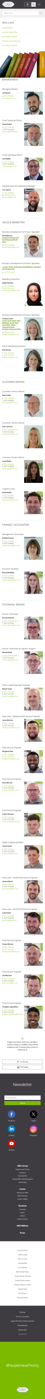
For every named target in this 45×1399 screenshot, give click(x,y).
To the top (24, 1062)
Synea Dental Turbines (22, 1276)
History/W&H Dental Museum (22, 1179)
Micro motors (22, 1259)
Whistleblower (22, 1325)
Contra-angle (22, 1255)
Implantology (22, 1289)
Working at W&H (22, 1193)
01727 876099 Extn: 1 (11, 430)
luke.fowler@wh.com (9, 920)
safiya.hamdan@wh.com (11, 290)
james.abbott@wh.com (10, 889)
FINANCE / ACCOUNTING (11, 41)
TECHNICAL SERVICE (9, 45)
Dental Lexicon (22, 1219)
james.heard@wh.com (10, 853)
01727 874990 (9, 96)
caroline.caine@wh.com (10, 334)
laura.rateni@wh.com (9, 469)
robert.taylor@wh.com (10, 696)
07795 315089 (9, 245)
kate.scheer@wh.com (9, 357)
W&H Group (22, 1166)
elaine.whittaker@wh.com (11, 580)
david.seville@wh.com (10, 500)
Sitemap (22, 1312)
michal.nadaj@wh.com (10, 660)
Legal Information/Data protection (22, 1321)
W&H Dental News (22, 1272)
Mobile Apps (22, 1330)
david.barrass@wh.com (10, 247)
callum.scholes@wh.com (11, 821)
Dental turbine (22, 1250)
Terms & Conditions (22, 1317)
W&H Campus (22, 1196)
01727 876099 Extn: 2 (11, 621)
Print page (24, 1067)
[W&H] (8, 4)
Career (22, 1189)
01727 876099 (9, 127)
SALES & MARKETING (9, 32)
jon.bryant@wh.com (9, 98)
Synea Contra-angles (22, 1280)
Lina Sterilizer (22, 1267)
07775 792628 (9, 272)
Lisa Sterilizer (22, 1263)
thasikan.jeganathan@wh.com (12, 1014)
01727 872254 (9, 288)
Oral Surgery (22, 1293)
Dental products (22, 1298)
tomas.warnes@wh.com (10, 951)
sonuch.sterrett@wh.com (11, 625)
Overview (22, 1209)
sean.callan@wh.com (9, 403)
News (22, 1213)
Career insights (22, 1199)
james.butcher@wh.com (10, 728)
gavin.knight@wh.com (10, 132)
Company (22, 1173)
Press (22, 1233)
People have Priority (23, 1169)
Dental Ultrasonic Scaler (22, 1285)
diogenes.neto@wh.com (10, 759)
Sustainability (22, 1176)
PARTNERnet (22, 1226)
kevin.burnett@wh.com (10, 790)
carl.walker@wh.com (9, 166)
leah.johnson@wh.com (10, 434)
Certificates (22, 1182)
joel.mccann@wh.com (10, 983)
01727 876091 (9, 353)
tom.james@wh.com (9, 197)
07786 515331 (9, 332)
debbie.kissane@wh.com (11, 545)
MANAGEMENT (7, 28)
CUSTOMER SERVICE (9, 37)
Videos (22, 1216)
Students (22, 1206)
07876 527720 (9, 195)
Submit (22, 1103)
